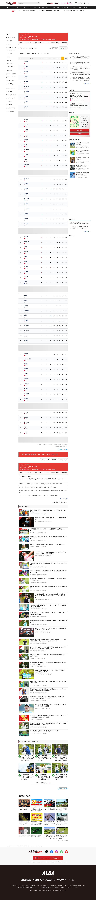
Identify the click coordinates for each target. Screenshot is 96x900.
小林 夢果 (26, 81)
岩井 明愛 (26, 61)
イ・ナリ (26, 335)
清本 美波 (26, 368)
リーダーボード (28, 42)
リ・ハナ (26, 134)
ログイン (87, 3)
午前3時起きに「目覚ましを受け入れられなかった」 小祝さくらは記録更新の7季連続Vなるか (61, 758)
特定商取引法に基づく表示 (79, 885)
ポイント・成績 (62, 459)
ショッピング (56, 7)
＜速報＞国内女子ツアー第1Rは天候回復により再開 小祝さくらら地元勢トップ (61, 777)
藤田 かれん (26, 178)
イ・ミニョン (27, 208)
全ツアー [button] (13, 7)
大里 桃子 (26, 101)
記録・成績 (9, 70)
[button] (43, 512)
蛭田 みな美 (26, 325)
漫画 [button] (35, 7)
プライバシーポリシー (42, 885)
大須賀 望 (26, 417)
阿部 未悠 (26, 398)
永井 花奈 (26, 353)
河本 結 (25, 246)
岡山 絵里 (26, 119)
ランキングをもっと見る (42, 782)
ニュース (9, 60)
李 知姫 (25, 281)
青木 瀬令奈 (26, 310)
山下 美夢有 (26, 91)
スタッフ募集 (25, 885)
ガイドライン (68, 885)
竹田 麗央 (26, 66)
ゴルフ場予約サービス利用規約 (25, 887)
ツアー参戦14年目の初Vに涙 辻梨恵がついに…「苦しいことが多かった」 (81, 63)
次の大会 (63, 502)
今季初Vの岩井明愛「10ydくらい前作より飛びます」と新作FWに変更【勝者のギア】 (41, 484)
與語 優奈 (26, 271)
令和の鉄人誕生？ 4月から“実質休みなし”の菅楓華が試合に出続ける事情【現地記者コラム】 (44, 777)
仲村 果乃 (26, 412)
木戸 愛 (25, 261)
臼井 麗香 (26, 320)
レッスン (24, 7)
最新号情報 (79, 130)
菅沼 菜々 (26, 305)
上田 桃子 (26, 154)
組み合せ (35, 42)
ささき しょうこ (27, 358)
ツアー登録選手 (10, 66)
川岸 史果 (26, 223)
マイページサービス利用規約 (40, 887)
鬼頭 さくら (26, 383)
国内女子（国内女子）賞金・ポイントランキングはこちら (41, 454)
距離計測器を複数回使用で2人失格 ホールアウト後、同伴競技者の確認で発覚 (81, 73)
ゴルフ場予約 (73, 7)
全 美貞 (25, 159)
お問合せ (63, 887)
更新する (64, 48)
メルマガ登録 (79, 3)
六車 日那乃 (26, 393)
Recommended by (61, 840)
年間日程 (9, 57)
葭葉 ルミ (26, 276)
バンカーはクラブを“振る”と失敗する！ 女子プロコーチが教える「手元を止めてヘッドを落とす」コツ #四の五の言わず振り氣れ (81, 79)
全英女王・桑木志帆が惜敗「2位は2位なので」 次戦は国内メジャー (48, 544)
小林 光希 (26, 125)
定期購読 (80, 133)
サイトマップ (75, 887)
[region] (11, 77)
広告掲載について (15, 885)
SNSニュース (65, 7)
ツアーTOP (9, 53)
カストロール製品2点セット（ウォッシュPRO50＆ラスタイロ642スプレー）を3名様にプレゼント (79, 223)
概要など (58, 42)
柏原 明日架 (26, 198)
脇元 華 (25, 315)
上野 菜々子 (26, 378)
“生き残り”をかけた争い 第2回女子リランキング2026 (44, 731)
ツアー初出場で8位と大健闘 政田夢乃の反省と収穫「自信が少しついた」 (38, 487)
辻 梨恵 (25, 256)
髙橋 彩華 (26, 236)
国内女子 (21, 846)
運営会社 (33, 885)
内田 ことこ (26, 330)
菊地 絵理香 (26, 149)
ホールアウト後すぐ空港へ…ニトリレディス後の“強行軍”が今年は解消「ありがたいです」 (27, 758)
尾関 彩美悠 (26, 164)
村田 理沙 (26, 266)
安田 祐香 (26, 188)
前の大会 (56, 502)
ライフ (29, 7)
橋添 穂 (25, 300)
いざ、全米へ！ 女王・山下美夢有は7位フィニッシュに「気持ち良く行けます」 (40, 495)
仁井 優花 (26, 193)
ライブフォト (10, 63)
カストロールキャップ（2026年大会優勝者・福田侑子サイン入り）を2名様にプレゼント (79, 227)
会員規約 (60, 885)
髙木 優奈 (26, 340)
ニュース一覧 (63, 498)
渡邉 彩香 (26, 183)
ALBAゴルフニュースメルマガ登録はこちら (49, 858)
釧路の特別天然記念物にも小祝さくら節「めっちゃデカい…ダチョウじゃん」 (44, 758)
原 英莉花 (26, 218)
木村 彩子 (26, 203)
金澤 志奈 (26, 76)
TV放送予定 (64, 42)
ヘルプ (68, 887)
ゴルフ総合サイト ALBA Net (12, 846)
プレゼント (86, 7)
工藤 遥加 (26, 96)
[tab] (21, 53)
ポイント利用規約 (54, 887)
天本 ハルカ (26, 422)
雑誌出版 (48, 7)
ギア (18, 7)
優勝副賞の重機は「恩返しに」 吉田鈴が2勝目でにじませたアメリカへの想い (27, 777)
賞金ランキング (45, 459)
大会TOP (21, 42)
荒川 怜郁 (26, 363)
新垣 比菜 (26, 388)
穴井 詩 (25, 144)
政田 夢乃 (26, 129)
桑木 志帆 (26, 71)
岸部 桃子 (26, 432)
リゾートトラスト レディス (29, 846)
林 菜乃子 (26, 373)
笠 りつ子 (26, 251)
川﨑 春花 (26, 139)
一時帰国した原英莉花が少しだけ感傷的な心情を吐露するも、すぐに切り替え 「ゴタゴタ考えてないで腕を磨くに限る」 (50, 595)
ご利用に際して (52, 885)
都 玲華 (25, 427)
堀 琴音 (25, 295)
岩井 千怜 (26, 106)
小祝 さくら (26, 86)
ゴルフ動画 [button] (41, 7)
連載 (80, 7)
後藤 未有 (26, 213)
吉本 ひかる (26, 241)
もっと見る (86, 83)
